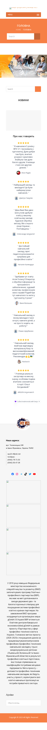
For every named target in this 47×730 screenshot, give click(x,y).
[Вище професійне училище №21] (23, 8)
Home (18, 30)
